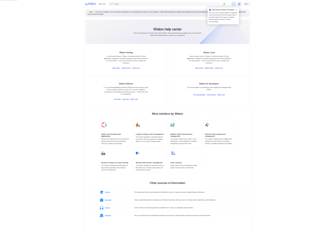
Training (107, 192)
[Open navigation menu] (224, 4)
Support (107, 208)
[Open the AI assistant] (233, 4)
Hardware (108, 215)
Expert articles (211, 95)
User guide (117, 99)
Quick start (125, 99)
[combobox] (166, 4)
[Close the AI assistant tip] (236, 10)
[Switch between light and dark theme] (239, 4)
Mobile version (126, 68)
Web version (116, 68)
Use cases (108, 200)
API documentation (199, 95)
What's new (136, 68)
